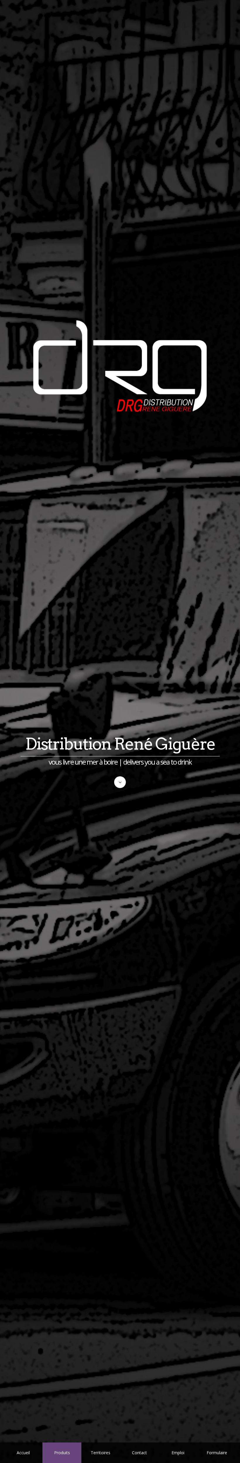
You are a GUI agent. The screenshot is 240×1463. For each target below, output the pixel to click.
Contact (139, 1452)
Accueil (23, 1452)
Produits (62, 1452)
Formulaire (217, 1452)
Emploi (178, 1452)
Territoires (100, 1452)
